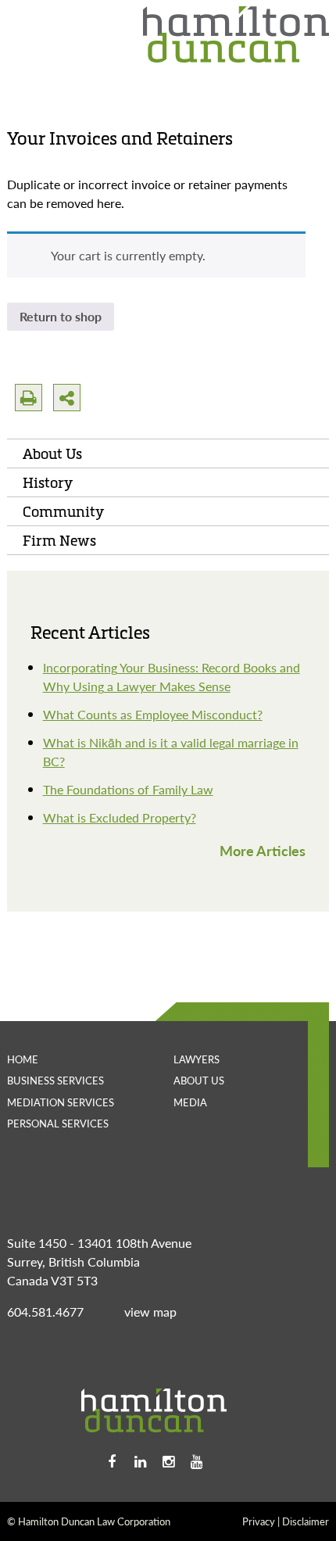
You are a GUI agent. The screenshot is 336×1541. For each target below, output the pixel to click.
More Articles (263, 850)
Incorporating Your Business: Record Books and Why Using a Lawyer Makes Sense (171, 676)
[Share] (66, 397)
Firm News (59, 540)
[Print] (28, 397)
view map (150, 1312)
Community (63, 511)
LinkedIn (139, 1462)
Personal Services (58, 1123)
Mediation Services (60, 1102)
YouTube (196, 1462)
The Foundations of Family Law (128, 789)
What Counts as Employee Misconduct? (153, 714)
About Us (52, 453)
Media (190, 1102)
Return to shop (61, 316)
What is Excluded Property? (119, 817)
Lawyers (196, 1059)
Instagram (168, 1462)
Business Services (55, 1080)
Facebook (111, 1462)
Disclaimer (305, 1521)
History (48, 482)
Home (22, 1059)
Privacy (258, 1521)
